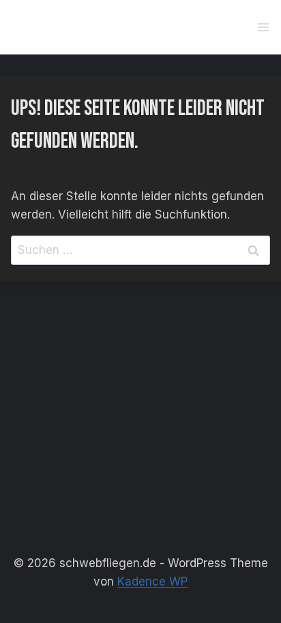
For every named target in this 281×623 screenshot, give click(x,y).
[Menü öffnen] (263, 26)
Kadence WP (152, 581)
